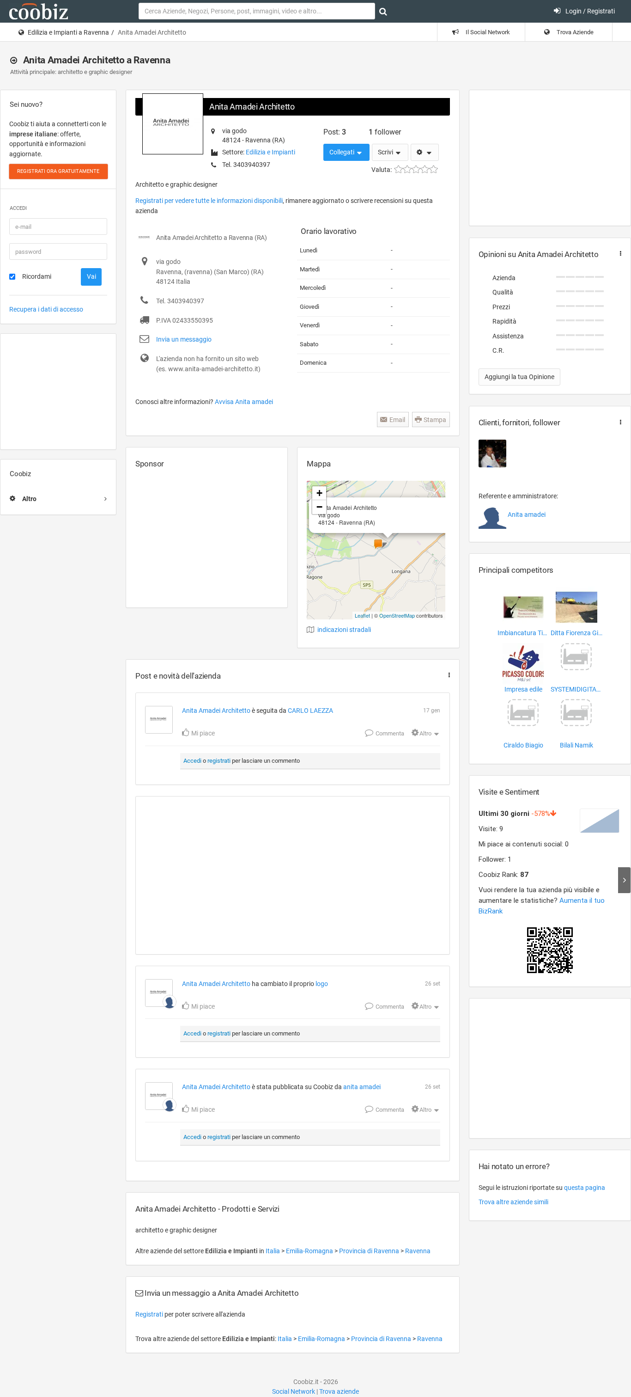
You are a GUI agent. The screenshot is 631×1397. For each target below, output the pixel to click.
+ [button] (319, 493)
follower (385, 132)
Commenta (389, 733)
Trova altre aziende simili (513, 1202)
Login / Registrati (589, 11)
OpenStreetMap (397, 615)
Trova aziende (339, 1391)
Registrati (149, 1314)
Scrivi (386, 152)
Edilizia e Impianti (270, 152)
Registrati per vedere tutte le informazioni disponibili (209, 200)
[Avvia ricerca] (383, 11)
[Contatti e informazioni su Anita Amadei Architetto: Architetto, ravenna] (159, 720)
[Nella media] (416, 169)
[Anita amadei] (492, 515)
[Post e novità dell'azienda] (447, 675)
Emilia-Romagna (310, 1251)
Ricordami (36, 276)
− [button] (319, 507)
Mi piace (202, 733)
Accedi (192, 760)
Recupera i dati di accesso (46, 309)
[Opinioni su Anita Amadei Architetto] (618, 254)
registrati (219, 760)
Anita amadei (527, 514)
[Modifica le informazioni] (425, 152)
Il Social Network (487, 32)
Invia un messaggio (184, 339)
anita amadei (362, 1087)
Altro (425, 733)
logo (322, 983)
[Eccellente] (433, 169)
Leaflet (362, 615)
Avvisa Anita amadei (244, 401)
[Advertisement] (58, 391)
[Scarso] (407, 169)
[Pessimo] (398, 169)
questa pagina (584, 1187)
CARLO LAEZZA (310, 710)
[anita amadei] (169, 1002)
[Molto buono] (424, 169)
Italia (273, 1251)
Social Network (293, 1391)
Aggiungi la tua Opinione (519, 376)
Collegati (342, 152)
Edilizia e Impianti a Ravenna (68, 32)
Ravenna (418, 1251)
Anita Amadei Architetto (252, 106)
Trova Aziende (574, 32)
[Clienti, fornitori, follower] (618, 422)
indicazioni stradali (344, 629)
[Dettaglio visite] (624, 880)
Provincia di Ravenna (369, 1251)
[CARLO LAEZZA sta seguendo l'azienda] (492, 453)
